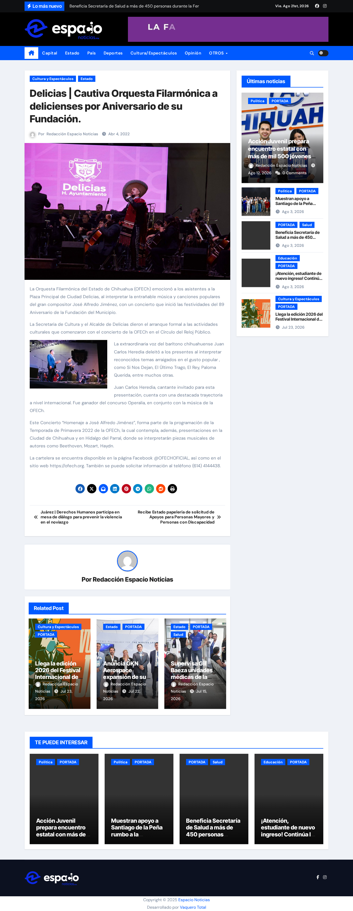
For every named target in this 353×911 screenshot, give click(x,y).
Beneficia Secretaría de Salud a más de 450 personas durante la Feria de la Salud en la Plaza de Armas (213, 837)
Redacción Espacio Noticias (72, 134)
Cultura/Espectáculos (154, 53)
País (91, 53)
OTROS (217, 53)
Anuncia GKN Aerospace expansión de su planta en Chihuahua (124, 677)
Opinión (193, 53)
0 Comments (294, 173)
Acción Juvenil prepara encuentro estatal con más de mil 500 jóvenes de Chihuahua (61, 834)
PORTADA (46, 634)
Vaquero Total (193, 907)
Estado (72, 53)
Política (257, 101)
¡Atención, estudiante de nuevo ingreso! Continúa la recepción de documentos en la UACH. (298, 281)
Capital (49, 53)
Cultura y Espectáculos (52, 78)
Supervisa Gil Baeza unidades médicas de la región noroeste (192, 673)
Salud (178, 634)
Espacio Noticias (194, 899)
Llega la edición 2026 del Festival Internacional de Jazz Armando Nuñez (57, 677)
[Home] (31, 53)
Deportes (113, 53)
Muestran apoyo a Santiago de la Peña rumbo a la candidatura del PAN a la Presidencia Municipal (138, 837)
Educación (287, 258)
